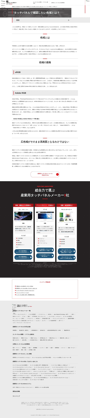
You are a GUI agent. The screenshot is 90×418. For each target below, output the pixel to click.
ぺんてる (37, 320)
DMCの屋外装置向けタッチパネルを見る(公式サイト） (23, 251)
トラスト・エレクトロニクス (19, 314)
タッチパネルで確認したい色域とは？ (59, 365)
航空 (47, 347)
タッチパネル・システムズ (54, 316)
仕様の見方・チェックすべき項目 (20, 379)
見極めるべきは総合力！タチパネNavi (24, 286)
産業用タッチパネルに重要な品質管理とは (22, 377)
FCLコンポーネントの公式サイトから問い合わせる (66, 257)
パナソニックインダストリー (58, 318)
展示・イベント (16, 347)
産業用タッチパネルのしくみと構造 (22, 353)
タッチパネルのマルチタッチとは (48, 373)
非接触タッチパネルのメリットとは (21, 375)
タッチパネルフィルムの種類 (50, 375)
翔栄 (29, 316)
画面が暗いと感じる (64, 338)
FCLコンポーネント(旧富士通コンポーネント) (23, 320)
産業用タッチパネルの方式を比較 (22, 326)
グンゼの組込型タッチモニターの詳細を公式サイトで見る (44, 250)
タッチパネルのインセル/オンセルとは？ (25, 290)
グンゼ (23, 316)
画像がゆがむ (16, 338)
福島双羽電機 (71, 318)
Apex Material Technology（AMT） (61, 314)
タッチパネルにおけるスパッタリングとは (22, 367)
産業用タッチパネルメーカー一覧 (22, 310)
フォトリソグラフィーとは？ (22, 292)
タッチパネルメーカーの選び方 (37, 379)
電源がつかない (24, 338)
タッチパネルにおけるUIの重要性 (20, 365)
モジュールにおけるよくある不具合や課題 (41, 357)
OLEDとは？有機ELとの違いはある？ (65, 371)
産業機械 (35, 347)
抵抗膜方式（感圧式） (24, 330)
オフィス (63, 347)
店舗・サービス (71, 347)
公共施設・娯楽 (32, 349)
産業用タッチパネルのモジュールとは (21, 357)
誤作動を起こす (43, 338)
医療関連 (57, 347)
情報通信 (15, 330)
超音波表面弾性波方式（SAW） (54, 330)
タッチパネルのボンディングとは (60, 369)
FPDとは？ (15, 373)
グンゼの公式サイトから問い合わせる (44, 255)
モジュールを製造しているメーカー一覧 (62, 357)
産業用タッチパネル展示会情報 (42, 387)
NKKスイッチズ (16, 316)
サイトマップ (16, 396)
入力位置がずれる (33, 340)
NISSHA (38, 318)
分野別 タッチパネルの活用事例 (21, 344)
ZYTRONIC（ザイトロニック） (39, 316)
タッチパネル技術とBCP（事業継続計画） (25, 294)
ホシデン (44, 320)
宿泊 (30, 347)
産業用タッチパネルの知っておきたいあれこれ (26, 288)
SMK (72, 314)
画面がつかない (34, 338)
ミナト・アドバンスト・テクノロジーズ (22, 322)
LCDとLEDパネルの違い (36, 375)
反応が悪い (24, 340)
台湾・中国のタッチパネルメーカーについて (22, 387)
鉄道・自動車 (16, 349)
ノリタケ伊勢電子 (32, 314)
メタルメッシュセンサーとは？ (40, 371)
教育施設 (24, 347)
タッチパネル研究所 (67, 316)
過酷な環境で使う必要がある (46, 340)
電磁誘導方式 (67, 330)
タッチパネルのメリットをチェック (66, 373)
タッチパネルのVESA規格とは (41, 377)
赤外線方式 (42, 330)
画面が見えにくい (53, 338)
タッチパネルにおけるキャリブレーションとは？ (63, 367)
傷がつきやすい (16, 340)
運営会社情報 (16, 391)
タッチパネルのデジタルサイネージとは (59, 377)
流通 (51, 347)
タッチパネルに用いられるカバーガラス (22, 371)
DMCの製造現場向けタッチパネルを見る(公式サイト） (23, 257)
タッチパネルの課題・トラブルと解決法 (23, 334)
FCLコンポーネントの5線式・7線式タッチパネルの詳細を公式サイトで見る (66, 251)
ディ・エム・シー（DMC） (19, 318)
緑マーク (61, 320)
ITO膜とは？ (52, 371)
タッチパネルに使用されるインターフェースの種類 (24, 369)
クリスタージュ (41, 314)
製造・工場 (23, 349)
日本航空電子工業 (46, 318)
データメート (30, 318)
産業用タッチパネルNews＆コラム (22, 383)
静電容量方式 (34, 330)
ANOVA (49, 314)
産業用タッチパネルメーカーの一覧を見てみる (45, 174)
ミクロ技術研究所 (52, 320)
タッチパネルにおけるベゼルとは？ (42, 367)
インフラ (41, 347)
